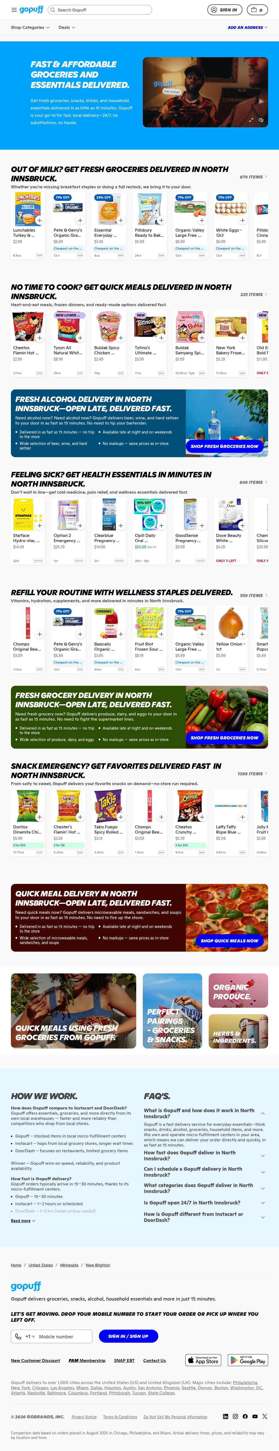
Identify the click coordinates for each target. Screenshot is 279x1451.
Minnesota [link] (69, 1265)
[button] (257, 9)
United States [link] (41, 1265)
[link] (31, 10)
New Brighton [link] (98, 1265)
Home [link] (16, 1265)
